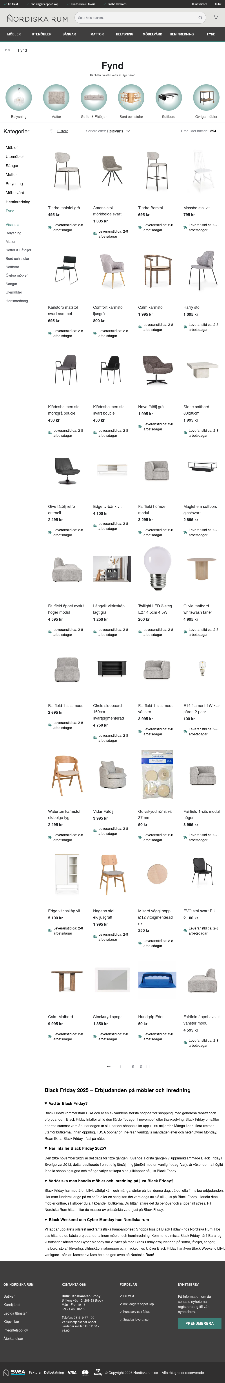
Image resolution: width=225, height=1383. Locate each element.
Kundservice (199, 4)
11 (148, 1066)
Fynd (211, 34)
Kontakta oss (74, 1284)
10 (140, 1066)
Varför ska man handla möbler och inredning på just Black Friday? (111, 1181)
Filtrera (62, 131)
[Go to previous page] (109, 1066)
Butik (218, 4)
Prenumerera (199, 1323)
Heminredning (182, 34)
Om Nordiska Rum (19, 1284)
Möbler (14, 34)
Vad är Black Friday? (68, 1103)
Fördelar (128, 1284)
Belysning (124, 34)
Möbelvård (152, 34)
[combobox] (119, 131)
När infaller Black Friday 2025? (77, 1148)
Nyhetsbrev (188, 1284)
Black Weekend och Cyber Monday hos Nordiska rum (99, 1219)
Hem (7, 50)
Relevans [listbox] (115, 131)
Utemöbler (41, 34)
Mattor (97, 34)
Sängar (69, 34)
